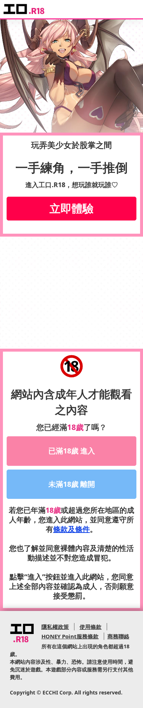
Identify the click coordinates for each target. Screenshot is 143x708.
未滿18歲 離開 (71, 484)
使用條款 (91, 626)
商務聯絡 (118, 636)
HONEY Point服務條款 (70, 636)
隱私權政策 (55, 626)
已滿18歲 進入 (71, 451)
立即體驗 (72, 208)
